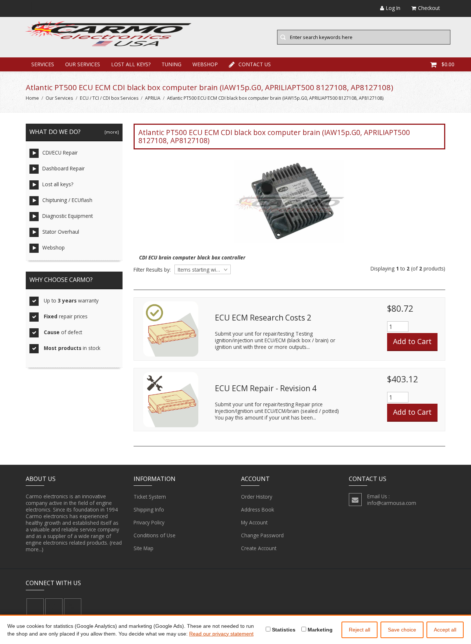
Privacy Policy (149, 522)
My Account (254, 522)
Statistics (282, 630)
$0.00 (448, 64)
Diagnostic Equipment (67, 215)
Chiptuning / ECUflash (67, 200)
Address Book (257, 509)
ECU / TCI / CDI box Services (109, 98)
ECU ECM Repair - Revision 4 (265, 388)
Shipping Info (149, 509)
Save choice (402, 630)
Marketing (319, 630)
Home (32, 98)
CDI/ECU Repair (60, 152)
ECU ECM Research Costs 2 (263, 317)
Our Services (82, 64)
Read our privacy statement (221, 634)
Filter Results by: (152, 269)
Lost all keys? (130, 64)
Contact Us (254, 64)
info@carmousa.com (391, 502)
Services (42, 64)
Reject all (359, 630)
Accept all (445, 630)
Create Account (258, 548)
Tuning (171, 64)
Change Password (262, 535)
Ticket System (150, 496)
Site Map (143, 548)
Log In (393, 7)
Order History (256, 496)
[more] (110, 132)
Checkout (429, 7)
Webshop (205, 64)
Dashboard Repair (63, 168)
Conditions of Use (155, 535)
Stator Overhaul (60, 231)
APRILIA (152, 98)
